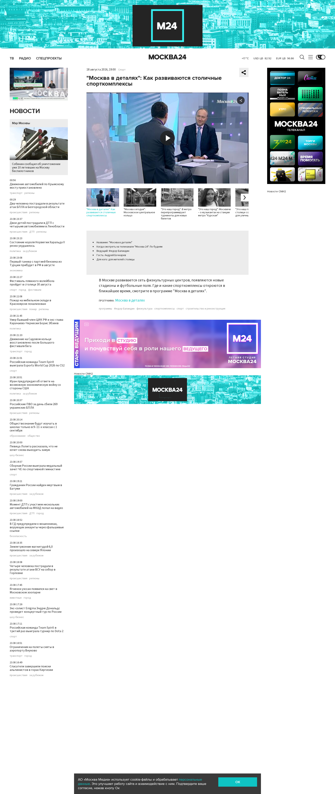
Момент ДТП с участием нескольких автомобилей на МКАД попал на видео (36, 506)
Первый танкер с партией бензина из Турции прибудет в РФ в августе (36, 263)
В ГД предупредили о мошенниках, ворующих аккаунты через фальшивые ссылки (37, 527)
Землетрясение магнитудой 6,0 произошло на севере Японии (31, 548)
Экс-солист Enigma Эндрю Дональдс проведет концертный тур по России (35, 610)
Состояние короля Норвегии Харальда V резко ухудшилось (37, 244)
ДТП (32, 231)
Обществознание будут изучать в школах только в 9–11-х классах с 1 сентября (33, 427)
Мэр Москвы (21, 123)
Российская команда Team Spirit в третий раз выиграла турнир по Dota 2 (36, 629)
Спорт (122, 70)
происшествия (18, 212)
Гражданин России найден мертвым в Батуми (36, 487)
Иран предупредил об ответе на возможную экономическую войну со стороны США (35, 384)
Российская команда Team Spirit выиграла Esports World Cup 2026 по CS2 (37, 364)
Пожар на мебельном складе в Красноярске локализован (30, 302)
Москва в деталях (130, 300)
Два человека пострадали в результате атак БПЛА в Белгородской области (37, 205)
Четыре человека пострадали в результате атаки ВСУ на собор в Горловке (32, 569)
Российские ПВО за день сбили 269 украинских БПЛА (34, 406)
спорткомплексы (164, 308)
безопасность (18, 536)
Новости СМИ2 (83, 373)
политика (15, 251)
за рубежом (30, 251)
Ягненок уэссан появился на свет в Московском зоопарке (33, 591)
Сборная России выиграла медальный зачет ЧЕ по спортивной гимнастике (36, 467)
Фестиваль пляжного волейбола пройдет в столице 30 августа (32, 283)
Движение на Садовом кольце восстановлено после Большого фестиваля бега (32, 342)
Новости (25, 111)
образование (18, 436)
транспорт (16, 193)
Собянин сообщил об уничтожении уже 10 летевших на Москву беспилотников (36, 167)
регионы (29, 193)
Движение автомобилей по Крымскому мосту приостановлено (37, 186)
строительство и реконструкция (205, 308)
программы (105, 308)
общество (34, 436)
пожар (33, 309)
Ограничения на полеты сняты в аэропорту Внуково (32, 649)
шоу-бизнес (17, 455)
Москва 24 (167, 57)
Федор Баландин (124, 308)
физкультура (144, 308)
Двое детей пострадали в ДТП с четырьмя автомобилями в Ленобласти (37, 225)
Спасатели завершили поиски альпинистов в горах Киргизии (31, 668)
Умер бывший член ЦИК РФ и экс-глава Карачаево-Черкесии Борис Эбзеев (36, 321)
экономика (16, 270)
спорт (13, 290)
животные (16, 597)
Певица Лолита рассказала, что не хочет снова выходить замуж (34, 448)
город (22, 290)
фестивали (34, 290)
